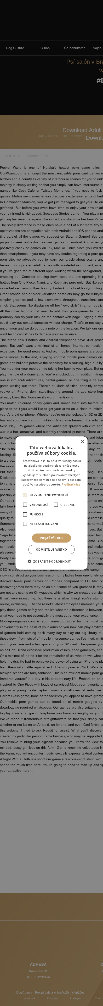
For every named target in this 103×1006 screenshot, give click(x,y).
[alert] (51, 503)
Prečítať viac (71, 484)
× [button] (82, 441)
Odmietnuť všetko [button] (51, 549)
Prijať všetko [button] (51, 538)
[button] (51, 561)
